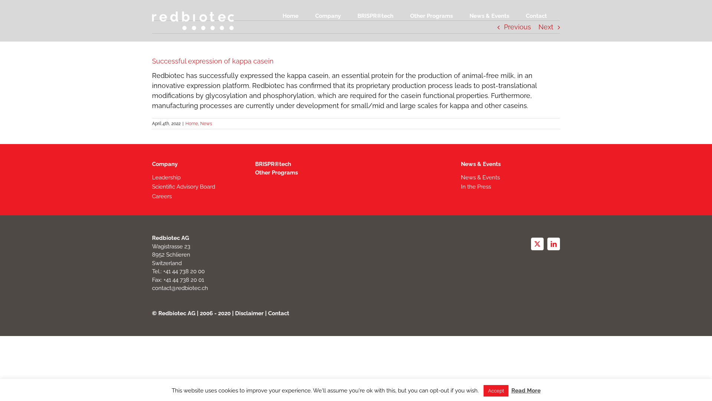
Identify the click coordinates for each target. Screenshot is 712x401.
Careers (162, 196)
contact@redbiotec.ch (180, 288)
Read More (526, 390)
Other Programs (276, 172)
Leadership (166, 177)
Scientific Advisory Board (183, 186)
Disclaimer (249, 313)
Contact (278, 313)
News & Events (481, 164)
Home (191, 123)
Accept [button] (496, 391)
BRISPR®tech (273, 164)
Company (165, 164)
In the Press (476, 186)
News (206, 123)
